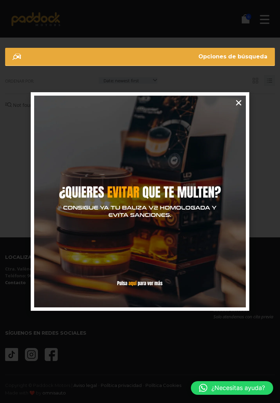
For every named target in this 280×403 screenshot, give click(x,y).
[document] (140, 201)
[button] (232, 388)
